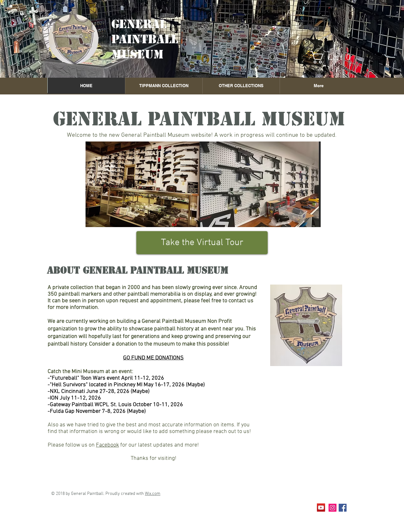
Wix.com (152, 493)
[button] (334, 57)
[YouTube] (321, 507)
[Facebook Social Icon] (343, 508)
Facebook (107, 445)
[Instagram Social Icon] (332, 508)
